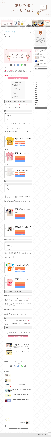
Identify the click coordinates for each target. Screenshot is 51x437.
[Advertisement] (18, 42)
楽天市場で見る (20, 143)
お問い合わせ (39, 434)
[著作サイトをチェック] (40, 44)
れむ (40, 35)
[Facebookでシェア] (14, 65)
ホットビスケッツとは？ (17, 89)
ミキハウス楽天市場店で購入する (18, 78)
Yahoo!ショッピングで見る (20, 145)
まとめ (14, 97)
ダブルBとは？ (15, 88)
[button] (25, 65)
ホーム (36, 434)
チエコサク (15, 93)
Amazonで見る (20, 141)
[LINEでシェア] (22, 65)
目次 (17, 82)
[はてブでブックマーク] (18, 65)
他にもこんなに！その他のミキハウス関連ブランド (17, 91)
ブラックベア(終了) (16, 96)
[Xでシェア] (11, 65)
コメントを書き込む (18, 428)
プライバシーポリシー (44, 434)
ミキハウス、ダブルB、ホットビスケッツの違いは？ (17, 85)
